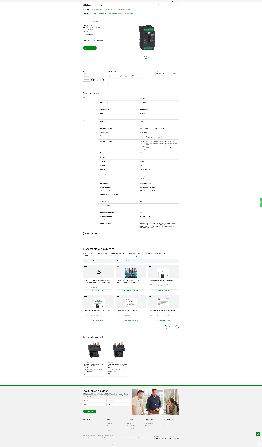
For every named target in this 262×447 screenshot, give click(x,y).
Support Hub (166, 424)
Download (98, 80)
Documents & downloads (115, 13)
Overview (85, 13)
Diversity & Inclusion (110, 428)
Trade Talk (147, 425)
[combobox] (118, 404)
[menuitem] (99, 5)
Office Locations (110, 425)
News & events (109, 427)
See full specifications (116, 82)
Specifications (102, 13)
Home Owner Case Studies (131, 428)
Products (88, 21)
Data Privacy (104, 437)
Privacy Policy (90, 396)
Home (84, 21)
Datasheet (93, 13)
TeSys (97, 21)
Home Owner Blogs (129, 427)
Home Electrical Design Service (131, 425)
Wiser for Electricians (149, 423)
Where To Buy (90, 48)
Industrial (93, 21)
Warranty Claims (113, 437)
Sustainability (109, 423)
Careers (108, 430)
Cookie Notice (96, 437)
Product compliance (86, 437)
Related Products (129, 13)
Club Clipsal (147, 421)
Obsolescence (121, 437)
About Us (109, 421)
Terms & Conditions (131, 437)
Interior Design (128, 421)
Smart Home (128, 423)
